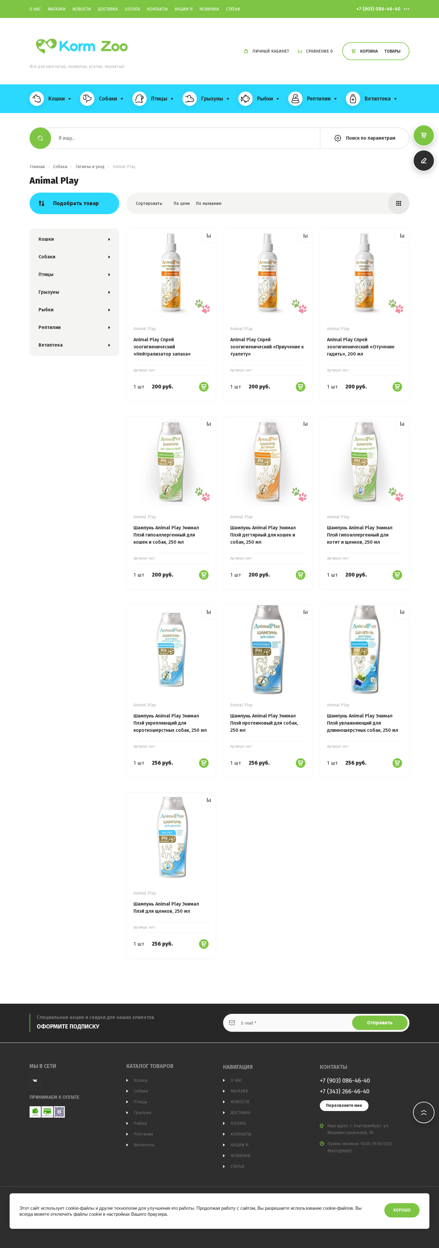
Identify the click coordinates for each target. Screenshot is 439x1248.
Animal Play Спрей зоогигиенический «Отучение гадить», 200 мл (361, 347)
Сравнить (209, 235)
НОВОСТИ (81, 9)
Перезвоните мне (344, 1105)
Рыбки (46, 310)
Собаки (60, 166)
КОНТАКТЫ (157, 9)
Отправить (380, 1022)
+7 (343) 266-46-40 (344, 1091)
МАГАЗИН (56, 9)
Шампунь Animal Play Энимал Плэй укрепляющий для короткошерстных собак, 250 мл (170, 723)
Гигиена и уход (90, 166)
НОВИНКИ (209, 9)
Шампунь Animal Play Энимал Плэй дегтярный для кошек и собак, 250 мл (263, 535)
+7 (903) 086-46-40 (378, 9)
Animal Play (144, 328)
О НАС (35, 9)
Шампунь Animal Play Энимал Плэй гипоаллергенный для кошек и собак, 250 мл (166, 535)
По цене (182, 203)
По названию (209, 203)
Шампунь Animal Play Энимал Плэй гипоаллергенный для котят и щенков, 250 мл (359, 535)
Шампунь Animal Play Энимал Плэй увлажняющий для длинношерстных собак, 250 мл (362, 723)
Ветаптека (51, 345)
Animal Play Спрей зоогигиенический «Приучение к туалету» (267, 347)
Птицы (46, 274)
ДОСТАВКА (108, 9)
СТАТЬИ (233, 9)
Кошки (46, 239)
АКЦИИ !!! (184, 9)
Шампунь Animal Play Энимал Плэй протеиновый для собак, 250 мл (264, 723)
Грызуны (49, 292)
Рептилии (50, 327)
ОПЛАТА (132, 9)
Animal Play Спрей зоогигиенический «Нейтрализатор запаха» (162, 347)
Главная (37, 166)
